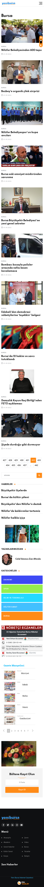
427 (4, 460)
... (30, 465)
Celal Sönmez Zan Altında (28, 559)
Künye (6, 856)
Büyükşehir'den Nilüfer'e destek (21, 504)
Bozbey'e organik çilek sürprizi (20, 91)
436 (19, 465)
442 (36, 465)
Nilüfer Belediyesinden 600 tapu (21, 50)
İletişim (27, 856)
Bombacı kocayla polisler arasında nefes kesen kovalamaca (17, 268)
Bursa (3, 46)
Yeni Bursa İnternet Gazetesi (22, 878)
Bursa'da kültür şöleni (15, 497)
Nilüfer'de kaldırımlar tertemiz (20, 511)
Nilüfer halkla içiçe (13, 518)
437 (25, 465)
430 (21, 460)
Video (26, 842)
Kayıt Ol (22, 790)
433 (39, 460)
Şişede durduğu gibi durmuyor (20, 445)
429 (16, 460)
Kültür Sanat (8, 851)
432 (33, 460)
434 (7, 465)
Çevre (26, 838)
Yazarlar (27, 851)
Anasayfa (7, 838)
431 (27, 460)
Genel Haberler (9, 847)
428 (10, 460)
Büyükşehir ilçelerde (14, 490)
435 (13, 465)
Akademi (7, 842)
